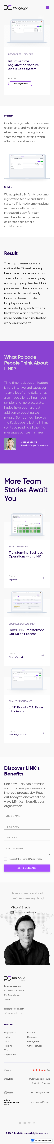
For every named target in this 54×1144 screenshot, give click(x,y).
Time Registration (20, 84)
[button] (47, 7)
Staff (6, 1041)
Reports (31, 1032)
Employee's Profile (10, 1034)
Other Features (34, 1045)
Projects (8, 1045)
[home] (16, 7)
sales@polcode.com (14, 1008)
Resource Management (34, 1039)
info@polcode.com (13, 1013)
